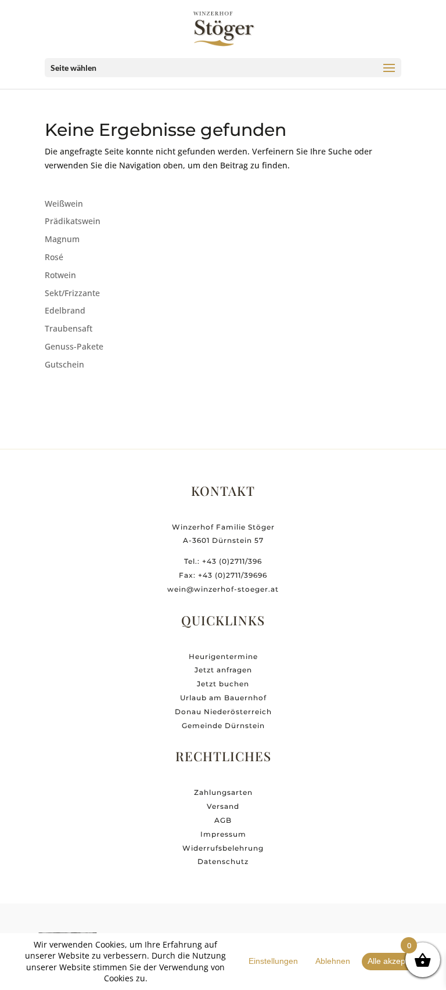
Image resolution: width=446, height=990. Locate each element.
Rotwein (60, 274)
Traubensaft (68, 328)
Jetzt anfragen (223, 669)
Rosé (54, 256)
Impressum (223, 834)
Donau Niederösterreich (223, 711)
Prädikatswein (72, 220)
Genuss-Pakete (74, 346)
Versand (223, 806)
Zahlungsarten (223, 792)
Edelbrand (65, 310)
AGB (223, 820)
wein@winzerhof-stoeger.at (223, 589)
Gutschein (64, 364)
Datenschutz (223, 861)
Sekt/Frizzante (72, 292)
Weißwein (64, 203)
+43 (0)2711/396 (232, 561)
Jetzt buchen (223, 683)
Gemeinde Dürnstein (223, 725)
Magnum (62, 238)
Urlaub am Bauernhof (223, 697)
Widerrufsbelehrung (223, 848)
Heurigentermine (223, 656)
